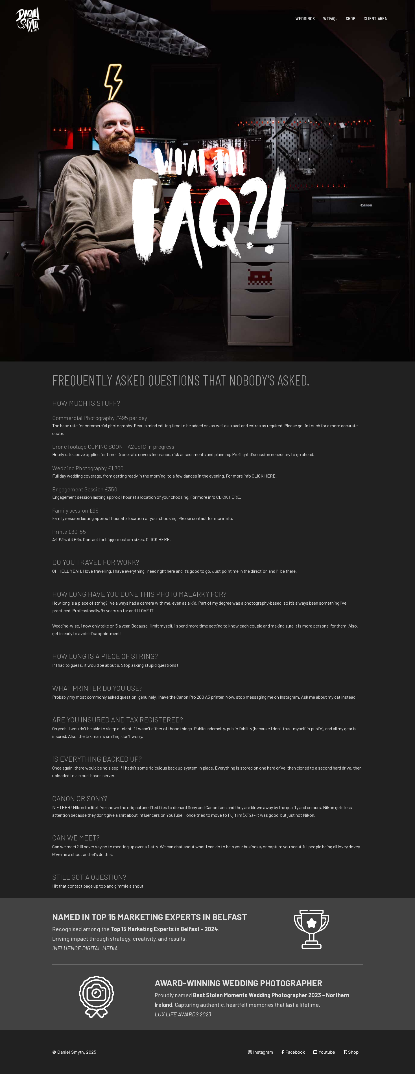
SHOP (350, 18)
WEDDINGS (305, 18)
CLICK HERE (264, 475)
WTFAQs (330, 18)
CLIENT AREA (375, 18)
